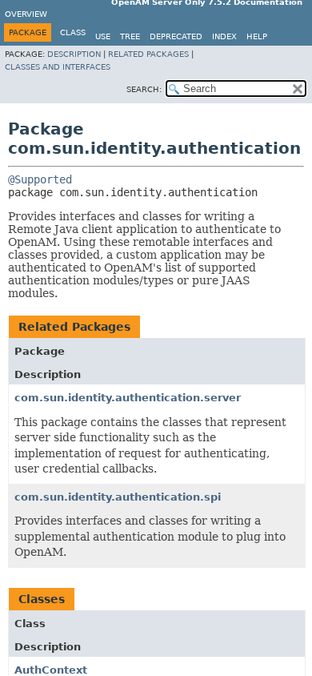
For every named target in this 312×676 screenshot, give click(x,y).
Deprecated (176, 36)
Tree (130, 36)
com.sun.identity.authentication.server (127, 398)
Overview (26, 14)
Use (102, 36)
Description (74, 54)
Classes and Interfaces (57, 66)
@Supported (40, 179)
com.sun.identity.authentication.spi (117, 497)
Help (256, 36)
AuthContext (50, 670)
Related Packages (148, 54)
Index (224, 36)
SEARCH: (144, 89)
